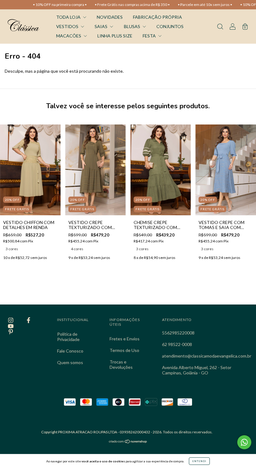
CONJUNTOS (170, 26)
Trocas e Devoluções (121, 364)
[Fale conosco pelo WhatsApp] (244, 442)
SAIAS (101, 26)
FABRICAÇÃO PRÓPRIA (157, 17)
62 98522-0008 (177, 344)
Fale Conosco (70, 350)
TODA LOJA (68, 17)
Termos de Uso (124, 350)
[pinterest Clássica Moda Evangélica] (11, 331)
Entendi (199, 461)
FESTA (150, 35)
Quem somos (70, 362)
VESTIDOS (67, 26)
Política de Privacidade (68, 336)
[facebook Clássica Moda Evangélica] (28, 320)
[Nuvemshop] (128, 442)
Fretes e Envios (125, 338)
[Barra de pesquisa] (220, 27)
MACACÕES (69, 35)
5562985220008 (178, 332)
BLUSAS (132, 26)
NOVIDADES (110, 17)
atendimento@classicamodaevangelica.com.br (206, 355)
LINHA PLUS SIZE (114, 35)
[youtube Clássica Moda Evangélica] (11, 326)
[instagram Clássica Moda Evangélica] (11, 320)
